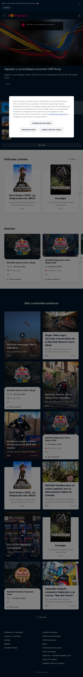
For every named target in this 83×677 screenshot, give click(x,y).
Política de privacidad (57, 114)
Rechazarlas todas (28, 130)
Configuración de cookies (41, 123)
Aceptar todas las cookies (51, 130)
